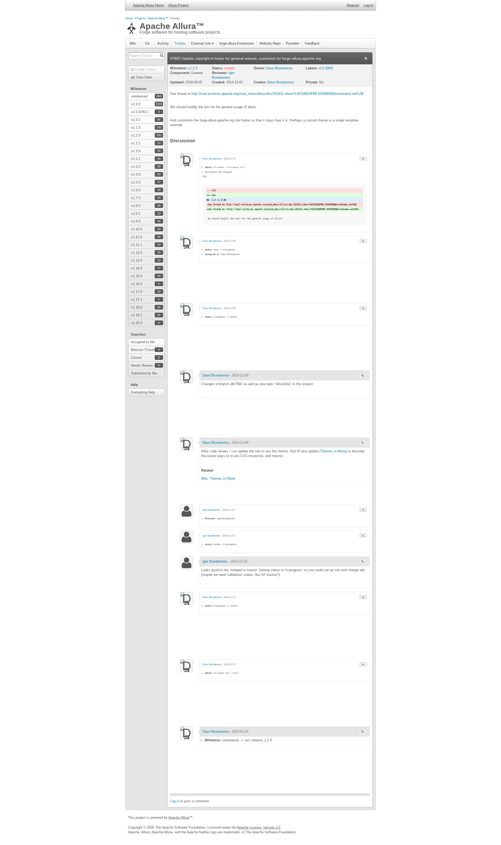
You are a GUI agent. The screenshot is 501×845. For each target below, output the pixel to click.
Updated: (177, 82)
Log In (368, 5)
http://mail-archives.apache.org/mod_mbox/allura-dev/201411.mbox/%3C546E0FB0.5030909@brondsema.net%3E (278, 94)
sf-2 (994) (326, 68)
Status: (218, 68)
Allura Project (178, 5)
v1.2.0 (192, 68)
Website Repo (270, 43)
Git (147, 43)
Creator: (260, 82)
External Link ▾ (202, 43)
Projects (140, 18)
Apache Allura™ (158, 18)
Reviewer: (220, 73)
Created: (218, 82)
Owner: (260, 68)
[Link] (363, 158)
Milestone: (179, 68)
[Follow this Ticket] (366, 58)
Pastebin (292, 43)
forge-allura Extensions (236, 43)
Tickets (180, 43)
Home (129, 18)
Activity (163, 43)
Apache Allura (178, 817)
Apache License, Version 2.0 (258, 827)
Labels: (312, 68)
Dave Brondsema (279, 68)
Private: (312, 82)
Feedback (312, 43)
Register (353, 5)
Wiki (132, 43)
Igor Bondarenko (211, 510)
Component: (180, 73)
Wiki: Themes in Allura (218, 478)
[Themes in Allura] (333, 451)
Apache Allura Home (148, 5)
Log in (174, 801)
